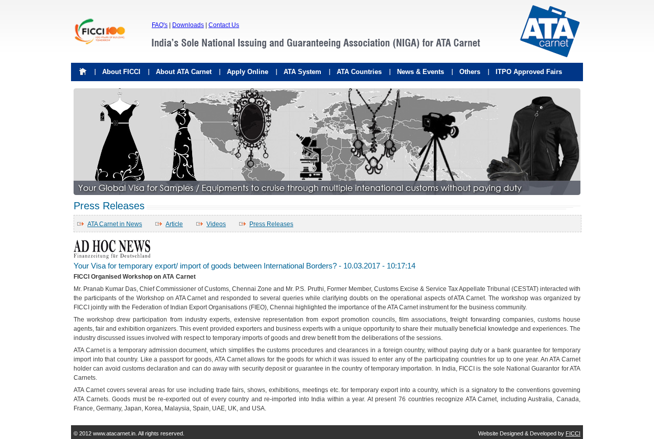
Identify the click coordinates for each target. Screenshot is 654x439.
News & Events (420, 72)
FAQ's (160, 25)
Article (174, 224)
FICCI (573, 433)
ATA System (302, 72)
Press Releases (271, 224)
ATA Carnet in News (114, 224)
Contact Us (223, 25)
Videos (216, 224)
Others (469, 72)
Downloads (188, 25)
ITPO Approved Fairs (529, 72)
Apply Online (247, 72)
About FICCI (121, 72)
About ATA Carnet (184, 72)
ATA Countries (359, 72)
